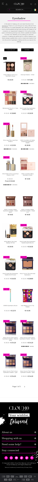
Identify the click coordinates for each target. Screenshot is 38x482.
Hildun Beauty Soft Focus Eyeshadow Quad (10, 75)
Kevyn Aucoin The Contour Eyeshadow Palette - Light (10, 372)
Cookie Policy (20, 467)
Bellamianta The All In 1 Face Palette (10, 109)
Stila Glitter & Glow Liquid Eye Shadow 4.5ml (10, 174)
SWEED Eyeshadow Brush (10, 305)
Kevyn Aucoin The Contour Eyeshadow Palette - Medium (27, 338)
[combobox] (19, 9)
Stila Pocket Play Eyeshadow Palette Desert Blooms (27, 242)
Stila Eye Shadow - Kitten (27, 74)
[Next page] (25, 387)
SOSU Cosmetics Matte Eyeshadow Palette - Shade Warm (10, 211)
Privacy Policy (28, 467)
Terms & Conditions (10, 467)
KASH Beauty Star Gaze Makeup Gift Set (10, 242)
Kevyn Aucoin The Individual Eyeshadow (27, 274)
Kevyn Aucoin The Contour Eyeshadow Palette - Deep (27, 372)
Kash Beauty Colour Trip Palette (27, 306)
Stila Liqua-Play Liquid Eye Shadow (10, 141)
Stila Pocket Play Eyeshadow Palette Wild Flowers (10, 274)
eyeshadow (5, 25)
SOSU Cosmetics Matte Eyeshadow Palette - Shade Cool (27, 211)
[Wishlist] (31, 4)
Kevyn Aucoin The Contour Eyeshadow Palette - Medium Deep (10, 339)
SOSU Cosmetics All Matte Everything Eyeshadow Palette (27, 141)
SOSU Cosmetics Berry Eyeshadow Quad (27, 174)
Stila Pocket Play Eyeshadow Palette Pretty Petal (27, 109)
